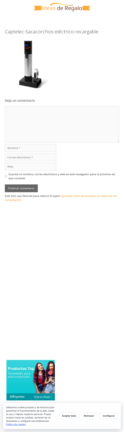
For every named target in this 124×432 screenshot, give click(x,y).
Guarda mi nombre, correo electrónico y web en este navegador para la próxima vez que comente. (61, 176)
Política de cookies (16, 424)
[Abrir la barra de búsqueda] (119, 19)
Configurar (109, 415)
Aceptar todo (69, 415)
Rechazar (89, 415)
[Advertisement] (29, 233)
